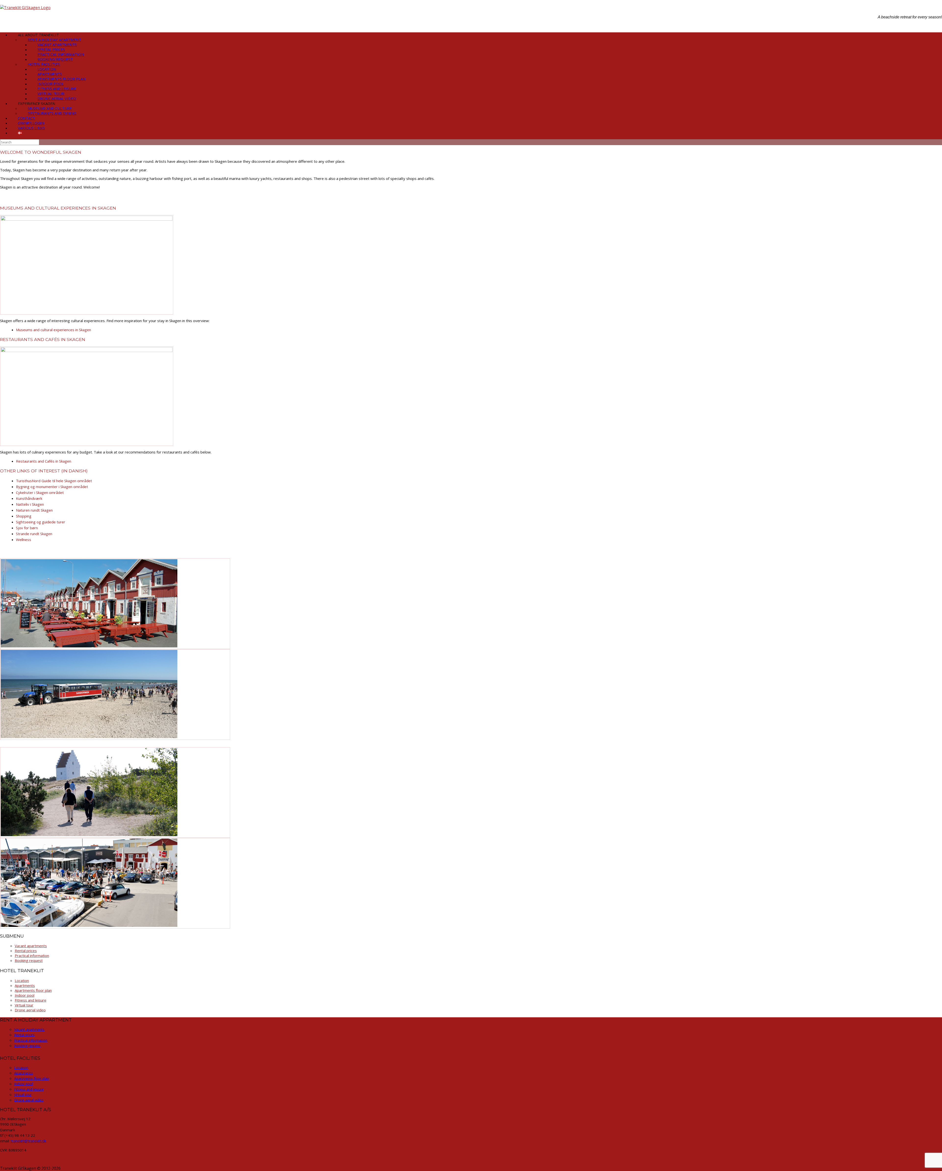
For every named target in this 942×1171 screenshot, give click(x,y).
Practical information (32, 955)
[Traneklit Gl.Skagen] (25, 7)
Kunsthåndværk (29, 498)
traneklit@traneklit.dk (28, 1140)
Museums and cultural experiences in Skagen (53, 329)
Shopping (23, 516)
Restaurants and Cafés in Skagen (43, 461)
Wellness (23, 539)
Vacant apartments (31, 945)
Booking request (29, 960)
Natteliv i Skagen (30, 504)
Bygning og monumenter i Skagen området (52, 486)
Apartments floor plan (33, 990)
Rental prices (26, 950)
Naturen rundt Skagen (34, 510)
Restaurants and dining (52, 113)
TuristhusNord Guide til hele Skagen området (54, 480)
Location (22, 980)
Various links (31, 128)
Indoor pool (24, 995)
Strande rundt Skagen (34, 533)
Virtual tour (24, 1005)
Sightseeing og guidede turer (40, 521)
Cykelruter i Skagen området (40, 492)
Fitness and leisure (30, 1000)
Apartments (25, 985)
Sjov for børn (27, 527)
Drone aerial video (30, 1009)
